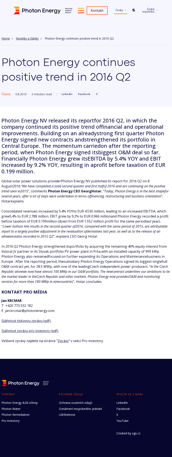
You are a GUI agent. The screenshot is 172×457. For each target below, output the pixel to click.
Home (5, 38)
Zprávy (63, 341)
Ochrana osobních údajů (75, 403)
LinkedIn (122, 403)
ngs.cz (136, 433)
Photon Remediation (15, 415)
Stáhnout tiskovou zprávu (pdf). (26, 320)
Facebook (84, 94)
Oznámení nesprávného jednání (80, 409)
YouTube (122, 421)
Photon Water (11, 409)
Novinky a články (27, 38)
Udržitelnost (67, 415)
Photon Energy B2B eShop (19, 403)
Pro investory (10, 421)
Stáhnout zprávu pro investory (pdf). (30, 330)
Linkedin (67, 94)
